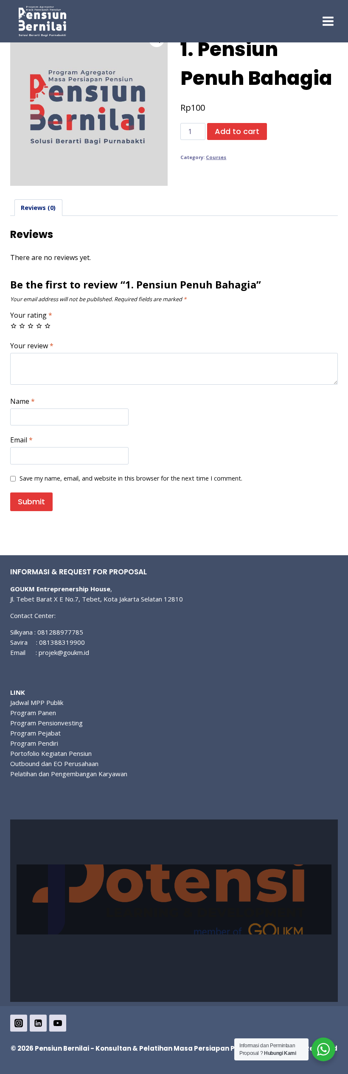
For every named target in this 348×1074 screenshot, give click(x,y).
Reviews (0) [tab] (38, 208)
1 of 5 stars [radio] (13, 325)
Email (21, 440)
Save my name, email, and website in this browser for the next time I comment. (131, 478)
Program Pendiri (34, 743)
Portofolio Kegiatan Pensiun (51, 753)
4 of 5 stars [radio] (39, 325)
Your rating (31, 315)
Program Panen (33, 712)
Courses (216, 157)
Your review (31, 345)
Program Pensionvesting (46, 723)
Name (22, 401)
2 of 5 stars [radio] (22, 325)
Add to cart (237, 131)
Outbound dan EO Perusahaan (54, 763)
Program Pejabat (35, 733)
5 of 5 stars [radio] (47, 325)
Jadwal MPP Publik (36, 702)
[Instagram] (18, 1023)
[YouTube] (57, 1023)
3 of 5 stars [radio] (30, 325)
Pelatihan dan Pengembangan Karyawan (68, 773)
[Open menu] (328, 21)
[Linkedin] (38, 1023)
